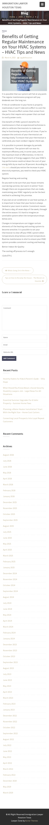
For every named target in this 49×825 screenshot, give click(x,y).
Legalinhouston (25, 57)
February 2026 (9, 490)
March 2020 (8, 792)
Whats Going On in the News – (19, 270)
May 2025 (7, 543)
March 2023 (8, 697)
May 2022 (7, 757)
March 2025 (8, 555)
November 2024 (10, 579)
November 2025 (10, 508)
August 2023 (8, 668)
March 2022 (8, 769)
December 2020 (10, 780)
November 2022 (10, 721)
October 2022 (9, 727)
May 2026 (7, 472)
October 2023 (9, 656)
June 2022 (7, 751)
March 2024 (8, 626)
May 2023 (7, 686)
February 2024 (9, 632)
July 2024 (7, 603)
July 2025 (7, 532)
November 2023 (10, 650)
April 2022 (7, 763)
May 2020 (7, 786)
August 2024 (8, 597)
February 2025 (9, 561)
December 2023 (10, 644)
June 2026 (7, 466)
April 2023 (7, 692)
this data (6, 167)
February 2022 (9, 775)
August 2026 (8, 455)
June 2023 (7, 680)
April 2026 (7, 478)
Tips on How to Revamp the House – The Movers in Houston (24, 279)
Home (4, 31)
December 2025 (10, 502)
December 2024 (10, 573)
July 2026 (7, 460)
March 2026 (8, 484)
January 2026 (9, 496)
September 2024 (10, 591)
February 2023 (9, 703)
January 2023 (9, 709)
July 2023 (7, 674)
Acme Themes (31, 820)
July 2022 (7, 745)
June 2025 (7, 537)
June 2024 (7, 609)
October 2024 (9, 585)
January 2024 (9, 638)
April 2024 (7, 620)
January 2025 (9, 567)
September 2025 (10, 520)
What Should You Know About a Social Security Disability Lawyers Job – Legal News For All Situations (23, 390)
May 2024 (7, 615)
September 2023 (10, 662)
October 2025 (9, 514)
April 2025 (7, 549)
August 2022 (8, 739)
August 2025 (8, 526)
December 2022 (10, 715)
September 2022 (10, 733)
